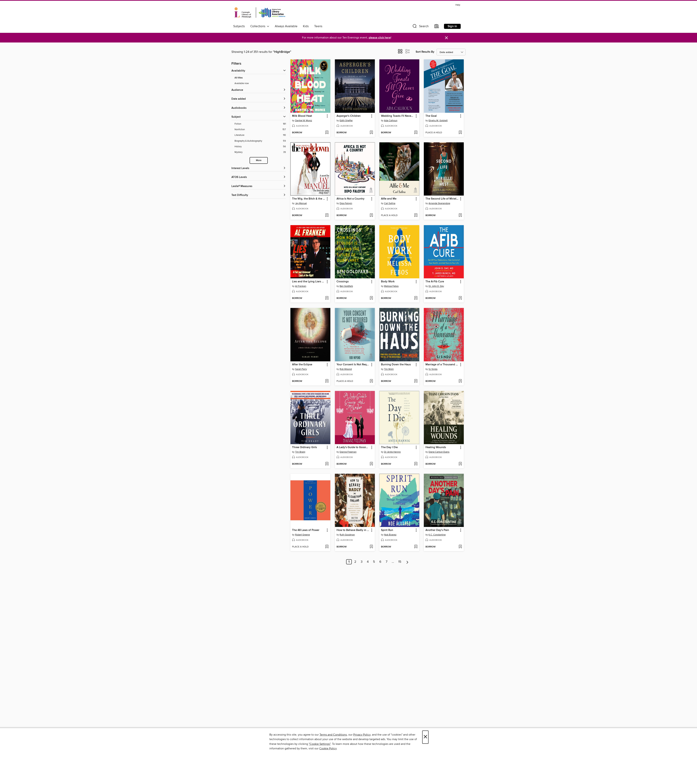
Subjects (239, 26)
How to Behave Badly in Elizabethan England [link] (353, 530)
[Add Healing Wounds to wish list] (460, 464)
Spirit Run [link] (387, 530)
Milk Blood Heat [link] (302, 116)
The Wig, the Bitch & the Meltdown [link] (308, 198)
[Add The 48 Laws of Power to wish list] (327, 547)
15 (399, 562)
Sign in (452, 26)
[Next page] (407, 562)
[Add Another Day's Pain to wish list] (460, 547)
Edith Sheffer (346, 120)
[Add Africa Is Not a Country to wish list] (371, 215)
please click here (380, 38)
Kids (306, 26)
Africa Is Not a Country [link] (350, 198)
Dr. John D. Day (436, 286)
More (258, 160)
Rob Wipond (346, 369)
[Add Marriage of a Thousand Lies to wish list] (460, 381)
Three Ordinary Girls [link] (304, 447)
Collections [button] (258, 26)
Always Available (286, 26)
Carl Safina (389, 203)
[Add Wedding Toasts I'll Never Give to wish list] (415, 132)
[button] (420, 27)
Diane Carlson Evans (439, 451)
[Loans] (436, 27)
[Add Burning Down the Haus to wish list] (415, 381)
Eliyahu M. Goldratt (438, 120)
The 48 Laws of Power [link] (305, 530)
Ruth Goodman (347, 534)
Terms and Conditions (333, 734)
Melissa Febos (391, 286)
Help (457, 5)
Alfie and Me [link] (388, 198)
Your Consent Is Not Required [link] (353, 364)
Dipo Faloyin (346, 203)
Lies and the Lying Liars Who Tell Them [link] (308, 281)
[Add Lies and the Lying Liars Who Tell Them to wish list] (327, 298)
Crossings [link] (343, 281)
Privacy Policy (361, 734)
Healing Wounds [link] (435, 447)
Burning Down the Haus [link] (396, 364)
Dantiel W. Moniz (303, 120)
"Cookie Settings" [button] (320, 744)
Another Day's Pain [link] (437, 530)
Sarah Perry (301, 369)
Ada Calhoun (390, 120)
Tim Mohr (389, 369)
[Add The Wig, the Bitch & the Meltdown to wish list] (327, 215)
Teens (318, 26)
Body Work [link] (388, 281)
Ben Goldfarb (346, 286)
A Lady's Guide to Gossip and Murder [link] (353, 447)
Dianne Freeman (348, 451)
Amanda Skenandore (439, 203)
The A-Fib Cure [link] (434, 281)
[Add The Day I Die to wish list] (415, 464)
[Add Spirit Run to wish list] (415, 547)
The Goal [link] (431, 116)
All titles (239, 77)
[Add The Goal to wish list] (460, 132)
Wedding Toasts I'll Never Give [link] (397, 116)
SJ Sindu (433, 369)
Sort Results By (425, 52)
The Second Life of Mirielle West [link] (442, 198)
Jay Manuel (301, 203)
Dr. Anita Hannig (392, 451)
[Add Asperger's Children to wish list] (371, 132)
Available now (242, 83)
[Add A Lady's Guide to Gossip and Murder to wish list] (371, 464)
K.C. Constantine (437, 534)
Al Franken (300, 286)
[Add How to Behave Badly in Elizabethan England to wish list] (371, 547)
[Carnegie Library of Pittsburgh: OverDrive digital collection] (260, 13)
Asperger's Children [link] (349, 116)
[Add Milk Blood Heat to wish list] (327, 132)
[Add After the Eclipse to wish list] (327, 381)
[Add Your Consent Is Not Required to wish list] (371, 381)
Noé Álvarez (390, 534)
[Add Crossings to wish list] (371, 298)
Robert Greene (302, 534)
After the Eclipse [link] (302, 364)
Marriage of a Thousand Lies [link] (442, 364)
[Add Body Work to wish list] (415, 298)
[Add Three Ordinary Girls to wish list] (327, 464)
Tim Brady (300, 451)
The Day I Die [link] (389, 447)
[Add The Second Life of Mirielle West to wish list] (460, 215)
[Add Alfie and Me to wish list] (415, 215)
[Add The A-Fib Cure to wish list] (460, 298)
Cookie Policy (328, 748)
